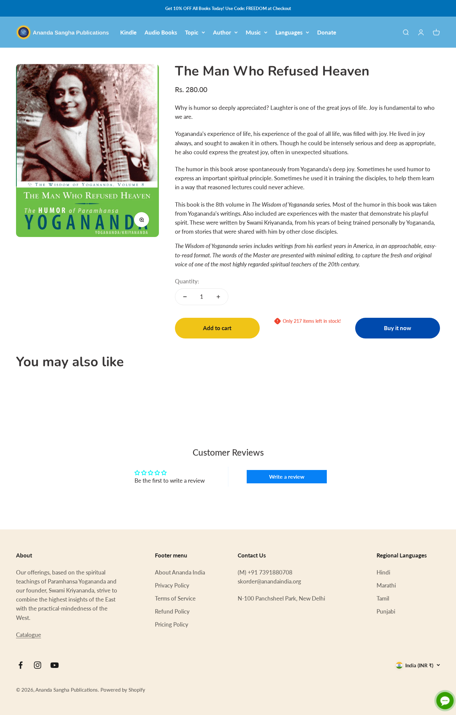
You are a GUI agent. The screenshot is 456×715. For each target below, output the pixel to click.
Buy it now (397, 327)
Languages (288, 32)
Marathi (386, 585)
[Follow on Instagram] (37, 665)
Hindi (383, 572)
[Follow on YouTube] (54, 665)
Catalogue (28, 634)
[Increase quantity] (218, 297)
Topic (191, 32)
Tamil (383, 598)
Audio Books (161, 32)
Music (253, 32)
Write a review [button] (286, 476)
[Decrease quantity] (185, 297)
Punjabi (386, 611)
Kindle (128, 32)
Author (222, 32)
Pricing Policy (171, 624)
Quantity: (187, 281)
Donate (326, 32)
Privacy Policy (172, 585)
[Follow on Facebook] (20, 665)
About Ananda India (180, 572)
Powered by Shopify (122, 690)
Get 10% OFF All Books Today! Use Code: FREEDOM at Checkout (228, 8)
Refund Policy (172, 611)
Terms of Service (175, 598)
